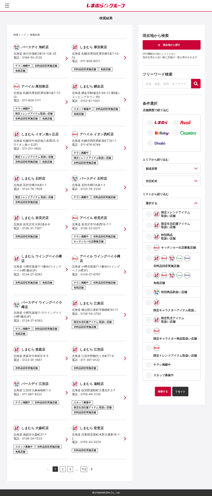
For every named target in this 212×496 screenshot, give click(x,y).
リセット (180, 391)
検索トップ (19, 34)
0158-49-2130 (91, 394)
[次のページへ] (92, 469)
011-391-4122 (90, 359)
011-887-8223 (32, 394)
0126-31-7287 (32, 228)
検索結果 (35, 34)
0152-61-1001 (90, 100)
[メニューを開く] (7, 5)
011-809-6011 (90, 61)
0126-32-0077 (90, 228)
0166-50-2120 (32, 57)
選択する (151, 203)
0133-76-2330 (91, 189)
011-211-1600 (31, 148)
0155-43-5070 (91, 442)
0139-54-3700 (91, 313)
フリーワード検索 (157, 74)
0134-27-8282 (32, 274)
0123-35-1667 (32, 359)
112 (84, 469)
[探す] (196, 83)
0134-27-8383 (32, 320)
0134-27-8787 (90, 274)
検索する (163, 391)
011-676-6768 (90, 144)
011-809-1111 (31, 100)
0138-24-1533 (32, 438)
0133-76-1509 (32, 189)
